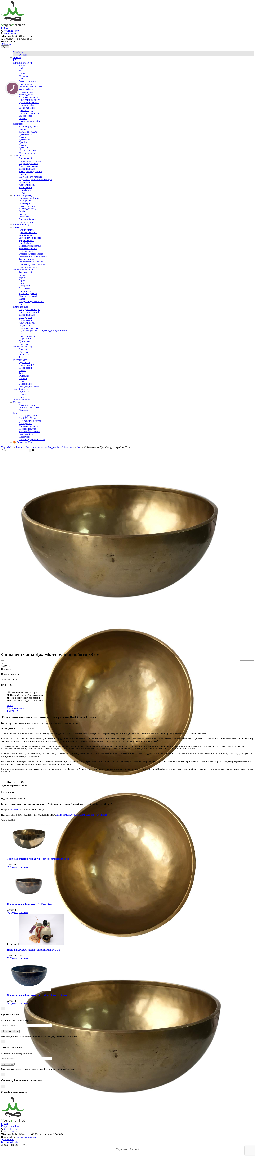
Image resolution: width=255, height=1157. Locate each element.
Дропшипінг (7, 1139)
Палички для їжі (27, 336)
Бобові (22, 275)
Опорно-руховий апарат (31, 253)
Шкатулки (24, 344)
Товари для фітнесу (22, 195)
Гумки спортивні (27, 206)
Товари (19, 447)
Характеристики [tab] (15, 708)
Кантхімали (25, 190)
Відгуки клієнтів (9, 1142)
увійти (14, 809)
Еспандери (24, 203)
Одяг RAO (24, 362)
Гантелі (22, 214)
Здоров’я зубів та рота (30, 238)
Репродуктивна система (31, 261)
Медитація (18, 155)
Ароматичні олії (27, 184)
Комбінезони (25, 368)
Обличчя (23, 352)
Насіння (23, 283)
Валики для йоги (27, 105)
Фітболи (23, 118)
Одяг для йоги (26, 434)
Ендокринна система (29, 267)
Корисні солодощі (28, 296)
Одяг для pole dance (29, 386)
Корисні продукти (28, 429)
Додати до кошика (18, 867)
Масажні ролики (27, 153)
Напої (22, 299)
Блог (15, 413)
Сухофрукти (25, 285)
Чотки (22, 192)
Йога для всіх (25, 423)
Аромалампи (25, 187)
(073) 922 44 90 (11, 30)
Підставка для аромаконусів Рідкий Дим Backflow (44, 330)
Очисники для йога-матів (32, 86)
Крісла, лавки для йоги (30, 121)
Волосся (23, 349)
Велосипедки (25, 383)
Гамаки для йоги (27, 81)
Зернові (23, 277)
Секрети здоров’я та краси (32, 439)
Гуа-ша (22, 129)
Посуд (22, 333)
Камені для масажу (28, 131)
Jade (21, 70)
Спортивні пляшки (28, 219)
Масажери (18, 123)
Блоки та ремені (27, 108)
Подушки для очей (28, 163)
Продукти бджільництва (31, 301)
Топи (21, 373)
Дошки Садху (26, 110)
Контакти (23, 410)
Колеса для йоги (27, 94)
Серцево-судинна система (32, 264)
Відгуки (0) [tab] (12, 711)
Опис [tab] (10, 705)
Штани (22, 381)
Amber (22, 65)
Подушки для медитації (31, 161)
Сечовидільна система (30, 246)
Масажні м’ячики (27, 150)
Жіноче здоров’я (27, 235)
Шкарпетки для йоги (29, 100)
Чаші (79, 447)
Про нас (17, 402)
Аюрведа (17, 227)
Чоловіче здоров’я (28, 248)
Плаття (22, 370)
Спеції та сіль (25, 291)
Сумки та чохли (27, 92)
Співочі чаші (25, 158)
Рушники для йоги (28, 97)
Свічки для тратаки (28, 166)
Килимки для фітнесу (30, 198)
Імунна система (27, 230)
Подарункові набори (29, 309)
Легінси (23, 378)
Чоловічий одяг (21, 389)
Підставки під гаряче (29, 328)
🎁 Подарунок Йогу (23, 442)
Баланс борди (25, 116)
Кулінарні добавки (28, 293)
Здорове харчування (23, 269)
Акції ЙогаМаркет (28, 418)
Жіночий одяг (20, 360)
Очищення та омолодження (33, 256)
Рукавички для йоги (29, 102)
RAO (21, 78)
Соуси (22, 304)
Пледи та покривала (29, 113)
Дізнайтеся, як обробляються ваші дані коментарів (81, 814)
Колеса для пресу (27, 208)
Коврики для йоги (10, 1126)
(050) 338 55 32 (11, 33)
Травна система (27, 259)
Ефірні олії (24, 182)
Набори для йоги (27, 84)
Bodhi (22, 68)
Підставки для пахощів (30, 177)
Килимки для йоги (22, 62)
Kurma (22, 73)
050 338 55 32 (10, 1129)
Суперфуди (24, 288)
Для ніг (22, 145)
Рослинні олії (25, 272)
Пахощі (22, 174)
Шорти (22, 397)
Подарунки (24, 437)
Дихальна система (28, 232)
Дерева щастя (25, 341)
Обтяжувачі (25, 216)
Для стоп (23, 147)
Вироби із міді (26, 243)
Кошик (7, 44)
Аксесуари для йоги (23, 89)
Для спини (24, 139)
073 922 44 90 (10, 1131)
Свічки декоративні (29, 312)
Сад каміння (25, 338)
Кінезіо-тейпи (26, 222)
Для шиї (23, 137)
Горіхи (22, 280)
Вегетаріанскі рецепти (30, 421)
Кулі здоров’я (25, 317)
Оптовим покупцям (29, 407)
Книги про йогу (21, 224)
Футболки (24, 376)
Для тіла (23, 142)
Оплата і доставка (22, 399)
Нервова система (27, 251)
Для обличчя (25, 134)
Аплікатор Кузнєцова (30, 126)
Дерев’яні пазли (27, 169)
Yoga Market (7, 447)
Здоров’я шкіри (26, 240)
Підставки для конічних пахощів (35, 179)
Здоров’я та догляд (22, 346)
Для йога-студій (27, 405)
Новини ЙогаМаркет (29, 431)
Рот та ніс (24, 354)
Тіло (21, 357)
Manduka (23, 76)
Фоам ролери (25, 200)
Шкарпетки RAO (27, 365)
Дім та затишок (20, 307)
